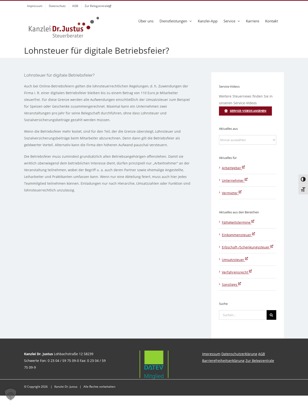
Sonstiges (230, 284)
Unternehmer (233, 180)
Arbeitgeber (232, 168)
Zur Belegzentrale (259, 360)
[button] (10, 394)
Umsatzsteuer (233, 259)
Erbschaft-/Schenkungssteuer (246, 247)
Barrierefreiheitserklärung (223, 360)
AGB (261, 354)
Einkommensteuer (237, 235)
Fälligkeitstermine (236, 222)
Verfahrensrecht (235, 272)
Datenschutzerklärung (239, 354)
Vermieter (230, 193)
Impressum (211, 354)
